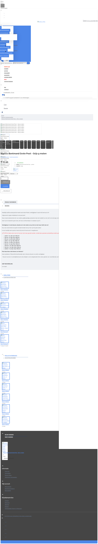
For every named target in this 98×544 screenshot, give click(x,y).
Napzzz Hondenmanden (7, 117)
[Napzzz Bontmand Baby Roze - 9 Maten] (6, 365)
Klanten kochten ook (9, 277)
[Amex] (5, 532)
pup (25, 141)
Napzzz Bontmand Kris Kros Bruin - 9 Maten (6, 424)
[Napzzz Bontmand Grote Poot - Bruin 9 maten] (5, 285)
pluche (33, 141)
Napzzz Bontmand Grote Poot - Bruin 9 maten (5, 289)
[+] (78, 313)
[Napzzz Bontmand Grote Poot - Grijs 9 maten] (5, 447)
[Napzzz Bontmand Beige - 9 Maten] (6, 376)
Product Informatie (10, 202)
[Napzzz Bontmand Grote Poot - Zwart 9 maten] (5, 315)
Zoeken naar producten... (7, 63)
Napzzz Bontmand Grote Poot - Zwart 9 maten (5, 319)
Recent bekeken (9, 434)
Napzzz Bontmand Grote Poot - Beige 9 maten (5, 300)
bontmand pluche (49, 142)
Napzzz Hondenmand (16, 142)
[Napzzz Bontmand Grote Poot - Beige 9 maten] (5, 295)
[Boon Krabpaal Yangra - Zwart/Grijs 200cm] (5, 338)
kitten (22, 141)
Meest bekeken (9, 437)
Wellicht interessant (11, 355)
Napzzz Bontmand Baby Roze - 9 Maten (6, 370)
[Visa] (5, 521)
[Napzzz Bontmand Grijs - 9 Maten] (5, 305)
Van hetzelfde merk (10, 358)
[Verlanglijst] (27, 291)
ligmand (43, 141)
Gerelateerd (6, 275)
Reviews (7, 205)
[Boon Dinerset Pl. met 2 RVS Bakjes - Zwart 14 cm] (5, 326)
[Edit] (1, 138)
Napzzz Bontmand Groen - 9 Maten (6, 391)
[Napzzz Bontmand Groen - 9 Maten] (6, 386)
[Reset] (2, 5)
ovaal (29, 141)
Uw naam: (4, 266)
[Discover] (5, 536)
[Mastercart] (5, 525)
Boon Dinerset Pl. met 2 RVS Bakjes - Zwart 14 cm (5, 331)
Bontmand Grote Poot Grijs (8, 142)
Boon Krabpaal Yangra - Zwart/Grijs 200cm (5, 344)
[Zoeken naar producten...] (28, 63)
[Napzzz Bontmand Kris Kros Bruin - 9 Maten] (6, 419)
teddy (38, 141)
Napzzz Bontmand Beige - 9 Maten (6, 380)
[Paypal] (5, 528)
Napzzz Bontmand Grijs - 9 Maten (5, 309)
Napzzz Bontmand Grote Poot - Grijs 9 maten (12, 118)
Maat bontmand (4, 173)
